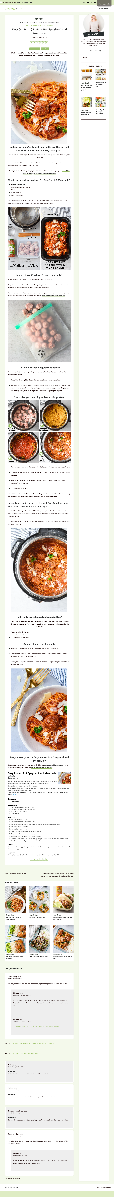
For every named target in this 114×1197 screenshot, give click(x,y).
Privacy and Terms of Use (10, 1187)
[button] (36, 19)
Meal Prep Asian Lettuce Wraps (15, 871)
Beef (27, 25)
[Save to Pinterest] (31, 42)
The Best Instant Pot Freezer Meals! (100, 84)
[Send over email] (46, 42)
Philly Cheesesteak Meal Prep (38, 956)
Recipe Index (103, 9)
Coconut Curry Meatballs (37, 917)
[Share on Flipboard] (43, 42)
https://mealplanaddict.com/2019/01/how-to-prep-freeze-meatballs (36, 1026)
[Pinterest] (95, 2)
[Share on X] (40, 42)
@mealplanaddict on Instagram (55, 765)
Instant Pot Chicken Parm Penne (45, 173)
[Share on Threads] (37, 42)
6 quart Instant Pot (18, 184)
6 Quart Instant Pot (17, 801)
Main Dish (45, 25)
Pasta (51, 25)
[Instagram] (91, 2)
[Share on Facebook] (34, 42)
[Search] (103, 57)
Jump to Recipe (35, 48)
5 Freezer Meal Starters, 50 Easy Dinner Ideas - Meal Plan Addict (34, 1043)
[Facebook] (88, 2)
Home (83, 2)
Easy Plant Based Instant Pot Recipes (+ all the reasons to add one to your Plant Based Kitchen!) (57, 873)
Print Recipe (46, 48)
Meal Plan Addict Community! (41, 768)
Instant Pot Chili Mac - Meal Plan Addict (25, 1053)
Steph (34, 37)
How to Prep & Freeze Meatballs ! (53, 295)
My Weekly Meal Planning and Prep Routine (100, 111)
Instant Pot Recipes (35, 25)
